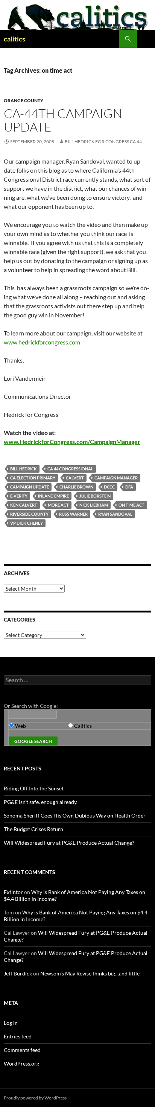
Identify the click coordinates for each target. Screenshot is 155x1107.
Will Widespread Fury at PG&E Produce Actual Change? (69, 842)
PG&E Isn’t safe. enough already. (41, 802)
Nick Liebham (93, 504)
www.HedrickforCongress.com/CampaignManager (72, 441)
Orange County (23, 100)
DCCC (109, 486)
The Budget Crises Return (33, 829)
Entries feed (18, 1036)
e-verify (18, 495)
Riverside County (29, 513)
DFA (129, 486)
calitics (14, 39)
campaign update (29, 486)
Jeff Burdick (18, 973)
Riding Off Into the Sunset (34, 788)
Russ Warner (73, 513)
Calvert (75, 477)
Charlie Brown (76, 486)
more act (58, 504)
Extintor (13, 892)
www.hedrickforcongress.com (42, 342)
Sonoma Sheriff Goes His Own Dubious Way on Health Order (75, 815)
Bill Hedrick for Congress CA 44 (103, 141)
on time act (131, 504)
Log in (11, 1023)
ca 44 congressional (70, 468)
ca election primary (32, 477)
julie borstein (95, 495)
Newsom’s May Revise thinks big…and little (90, 973)
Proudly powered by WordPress (35, 1098)
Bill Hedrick (23, 468)
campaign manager (116, 477)
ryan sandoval (115, 513)
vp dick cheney (26, 523)
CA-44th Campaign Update (63, 120)
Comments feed (22, 1050)
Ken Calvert (23, 504)
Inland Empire (53, 495)
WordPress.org (21, 1063)
